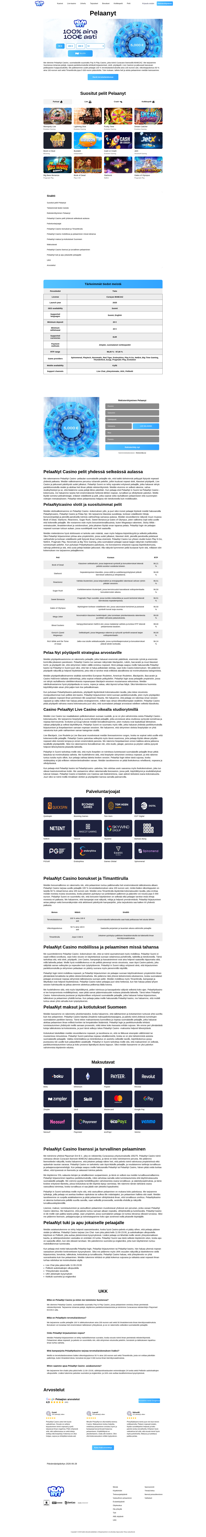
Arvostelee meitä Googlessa (149, 1401)
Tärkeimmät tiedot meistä (58, 208)
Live (86, 102)
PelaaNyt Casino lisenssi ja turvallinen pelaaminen (68, 250)
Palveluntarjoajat (54, 224)
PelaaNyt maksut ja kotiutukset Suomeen (64, 239)
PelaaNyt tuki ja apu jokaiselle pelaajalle (64, 255)
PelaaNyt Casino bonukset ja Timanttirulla (65, 229)
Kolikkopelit (146, 102)
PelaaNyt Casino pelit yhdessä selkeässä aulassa (68, 218)
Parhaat (56, 102)
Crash (116, 102)
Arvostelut (51, 265)
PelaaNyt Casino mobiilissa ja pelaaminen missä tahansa (71, 234)
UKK (49, 260)
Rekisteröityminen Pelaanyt (58, 213)
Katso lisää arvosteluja (103, 1447)
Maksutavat (52, 244)
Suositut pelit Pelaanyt (56, 203)
